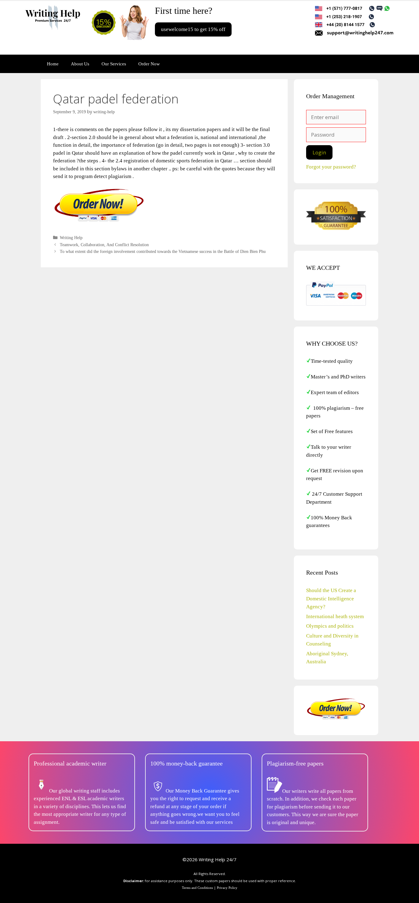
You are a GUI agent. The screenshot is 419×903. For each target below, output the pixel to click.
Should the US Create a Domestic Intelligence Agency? (331, 598)
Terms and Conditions (197, 887)
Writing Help (71, 237)
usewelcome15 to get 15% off (193, 29)
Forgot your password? (331, 167)
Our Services (114, 63)
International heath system (335, 616)
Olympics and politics (330, 626)
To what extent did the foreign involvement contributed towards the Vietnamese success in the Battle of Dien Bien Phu (163, 251)
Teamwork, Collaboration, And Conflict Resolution (104, 244)
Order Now (149, 63)
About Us (80, 63)
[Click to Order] (99, 221)
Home (53, 63)
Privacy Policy (227, 887)
